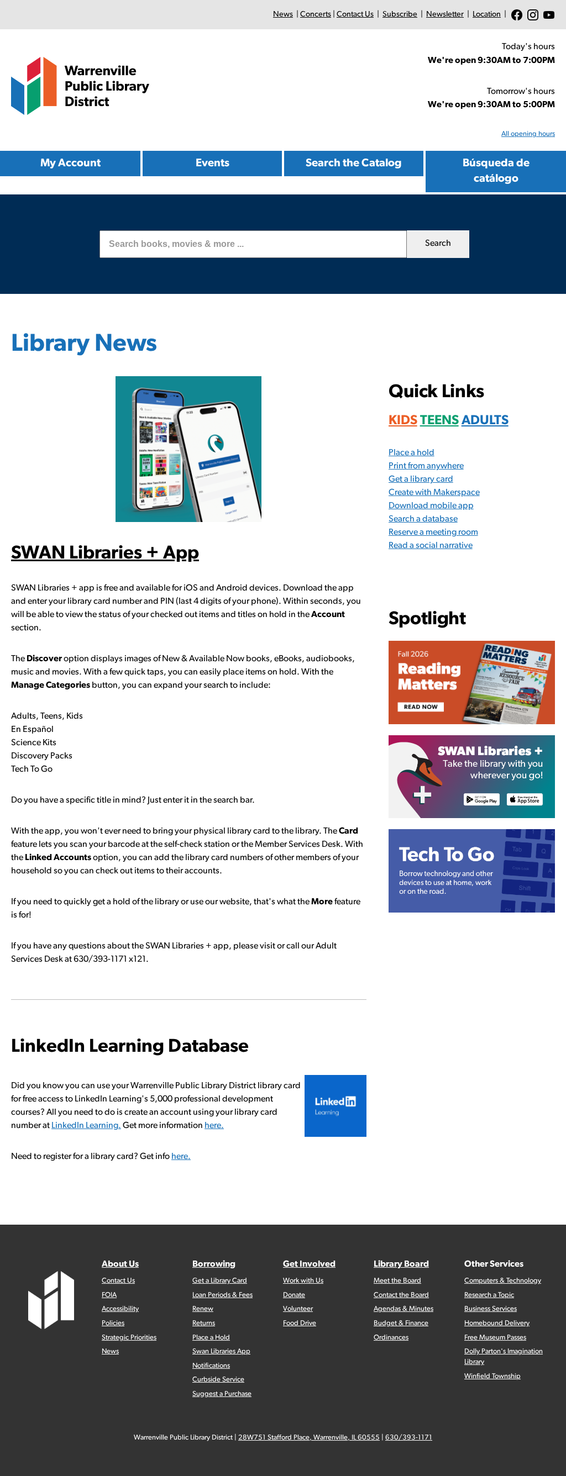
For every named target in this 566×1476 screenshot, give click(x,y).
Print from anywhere (426, 466)
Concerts (315, 14)
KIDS (403, 421)
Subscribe (399, 14)
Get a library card (421, 479)
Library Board (401, 1264)
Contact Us (355, 14)
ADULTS (485, 421)
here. (214, 1125)
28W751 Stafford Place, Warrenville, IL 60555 (309, 1437)
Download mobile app (431, 506)
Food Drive (299, 1323)
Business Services (490, 1308)
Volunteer (298, 1308)
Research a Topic (489, 1295)
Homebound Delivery (497, 1323)
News (283, 14)
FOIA (109, 1295)
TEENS (439, 421)
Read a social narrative (431, 545)
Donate (294, 1295)
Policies (113, 1323)
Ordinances (391, 1337)
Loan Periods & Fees (222, 1295)
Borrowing (213, 1264)
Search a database (423, 519)
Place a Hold (211, 1337)
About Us (120, 1264)
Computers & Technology (502, 1280)
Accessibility (120, 1308)
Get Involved (309, 1264)
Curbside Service (218, 1379)
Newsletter (445, 14)
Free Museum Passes (495, 1337)
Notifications (211, 1365)
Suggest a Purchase (221, 1394)
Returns (203, 1323)
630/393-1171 (408, 1437)
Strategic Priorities (129, 1337)
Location (487, 14)
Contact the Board (401, 1295)
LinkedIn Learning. (86, 1125)
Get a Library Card (219, 1280)
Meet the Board (397, 1280)
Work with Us (303, 1280)
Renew (202, 1308)
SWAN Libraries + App (105, 554)
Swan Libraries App (221, 1351)
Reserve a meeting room (433, 532)
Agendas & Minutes (403, 1308)
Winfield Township (492, 1376)
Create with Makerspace (434, 492)
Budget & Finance (401, 1323)
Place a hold (411, 453)
